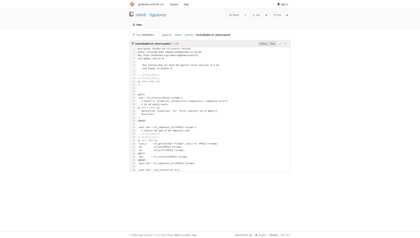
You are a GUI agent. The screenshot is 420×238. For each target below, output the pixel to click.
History (263, 43)
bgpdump (158, 14)
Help (186, 4)
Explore (174, 4)
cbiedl (141, 14)
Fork (278, 15)
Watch (236, 15)
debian (178, 34)
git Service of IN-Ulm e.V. (151, 4)
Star (258, 15)
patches (189, 34)
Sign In (284, 4)
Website (273, 235)
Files (139, 24)
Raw (272, 43)
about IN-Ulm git (243, 235)
